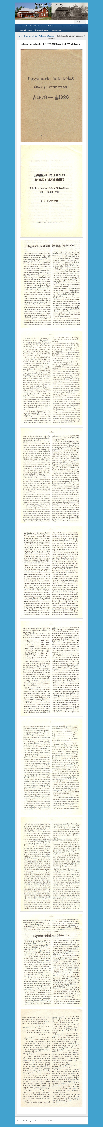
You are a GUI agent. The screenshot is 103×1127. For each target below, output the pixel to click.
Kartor (72, 26)
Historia (63, 26)
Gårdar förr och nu (51, 26)
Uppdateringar (56, 30)
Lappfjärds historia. (26, 30)
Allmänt (34, 36)
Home (20, 36)
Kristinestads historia (41, 30)
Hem (21, 26)
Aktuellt (28, 26)
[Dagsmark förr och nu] (51, 19)
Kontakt (79, 26)
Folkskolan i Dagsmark (47, 36)
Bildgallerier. (38, 26)
